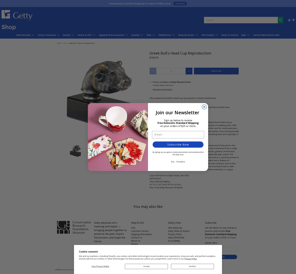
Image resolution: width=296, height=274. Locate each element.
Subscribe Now (178, 144)
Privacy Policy (190, 258)
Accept (146, 266)
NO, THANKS (178, 161)
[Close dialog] (204, 107)
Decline (192, 266)
